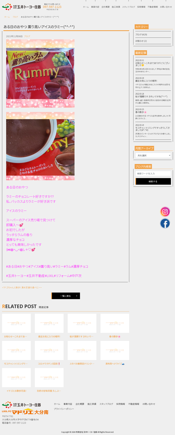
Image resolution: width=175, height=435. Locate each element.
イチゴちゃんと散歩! (11, 287)
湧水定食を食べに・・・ (31, 287)
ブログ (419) (141, 34)
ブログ (15, 16)
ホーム (7, 16)
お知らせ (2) (141, 40)
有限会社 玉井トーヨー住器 (86, 432)
